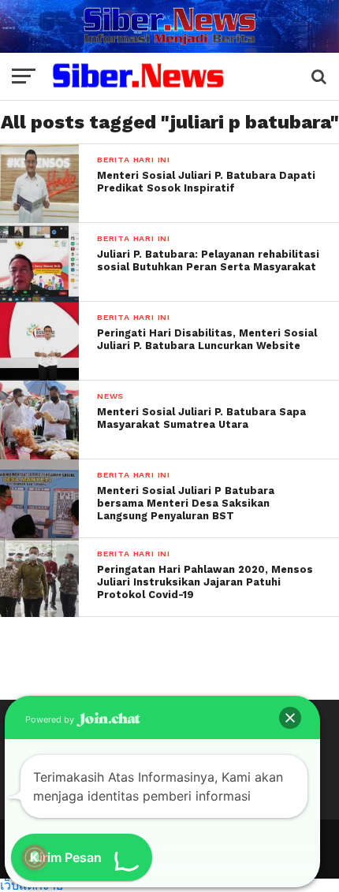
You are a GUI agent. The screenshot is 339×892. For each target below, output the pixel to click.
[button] (290, 718)
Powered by (50, 719)
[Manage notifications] (34, 857)
